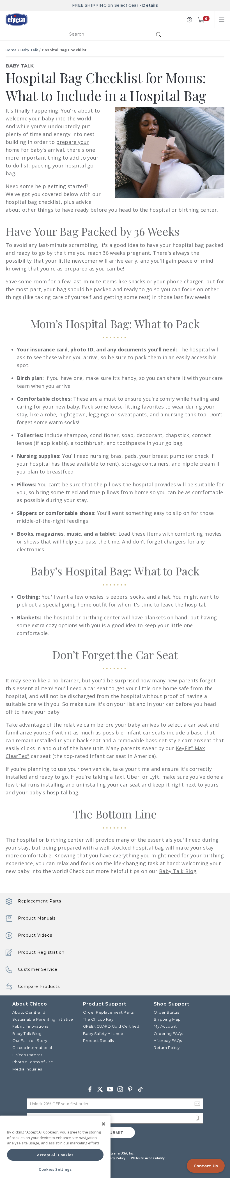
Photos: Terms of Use (32, 1062)
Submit (114, 1132)
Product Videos (35, 935)
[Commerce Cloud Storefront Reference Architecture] (16, 19)
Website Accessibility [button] (148, 1158)
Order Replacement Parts (108, 1012)
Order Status (166, 1012)
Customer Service (38, 969)
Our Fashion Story (29, 1040)
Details (150, 5)
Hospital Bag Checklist (64, 50)
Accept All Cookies (55, 1154)
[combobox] (115, 34)
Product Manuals (37, 918)
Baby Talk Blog (177, 871)
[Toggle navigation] (221, 19)
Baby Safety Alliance (103, 1033)
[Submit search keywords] (158, 34)
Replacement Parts (39, 901)
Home (11, 50)
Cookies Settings (55, 1169)
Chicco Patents (27, 1055)
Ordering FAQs (168, 1033)
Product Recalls (98, 1040)
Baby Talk (29, 50)
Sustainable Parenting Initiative (42, 1019)
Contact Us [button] (206, 1165)
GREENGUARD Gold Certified (111, 1026)
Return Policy (167, 1047)
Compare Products (39, 986)
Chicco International (32, 1047)
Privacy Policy (114, 1158)
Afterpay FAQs (168, 1040)
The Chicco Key (98, 1019)
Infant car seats (145, 732)
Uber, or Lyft (143, 776)
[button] (189, 19)
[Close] (103, 1124)
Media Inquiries (27, 1069)
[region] (55, 1147)
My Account (165, 1026)
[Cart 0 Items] (200, 19)
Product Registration (41, 952)
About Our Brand (28, 1012)
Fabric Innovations (30, 1026)
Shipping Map (167, 1019)
